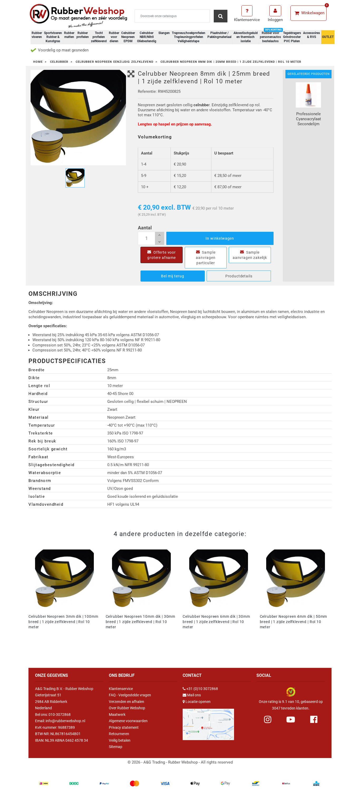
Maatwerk (117, 714)
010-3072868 (59, 714)
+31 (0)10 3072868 (202, 689)
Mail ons (194, 695)
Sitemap (115, 747)
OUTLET (328, 37)
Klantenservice (121, 689)
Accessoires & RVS (311, 35)
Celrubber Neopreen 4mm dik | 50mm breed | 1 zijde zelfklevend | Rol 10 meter (293, 621)
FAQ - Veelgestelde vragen (130, 695)
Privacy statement (124, 727)
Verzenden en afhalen (126, 701)
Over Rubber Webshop (127, 708)
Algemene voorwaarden (128, 721)
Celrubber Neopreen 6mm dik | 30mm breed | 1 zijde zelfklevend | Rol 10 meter (216, 621)
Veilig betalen (119, 740)
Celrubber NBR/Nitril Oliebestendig (146, 37)
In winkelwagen (220, 238)
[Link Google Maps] (208, 722)
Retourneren (119, 734)
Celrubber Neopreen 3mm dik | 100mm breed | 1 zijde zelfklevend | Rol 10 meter (63, 621)
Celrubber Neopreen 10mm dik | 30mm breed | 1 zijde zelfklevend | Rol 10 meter (141, 621)
